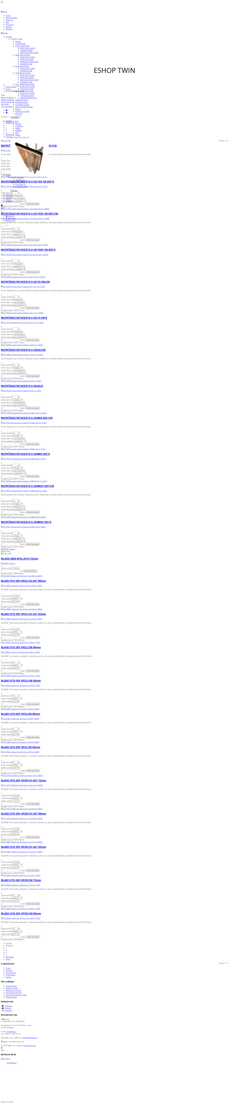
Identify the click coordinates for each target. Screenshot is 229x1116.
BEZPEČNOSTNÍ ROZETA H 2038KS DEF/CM (26, 418)
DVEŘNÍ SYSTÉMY (12, 121)
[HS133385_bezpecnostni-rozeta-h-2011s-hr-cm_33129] (23, 286)
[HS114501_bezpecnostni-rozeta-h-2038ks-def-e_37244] (23, 459)
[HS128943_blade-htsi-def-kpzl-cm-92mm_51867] (20, 685)
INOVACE (9, 194)
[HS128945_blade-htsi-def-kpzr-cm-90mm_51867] (20, 918)
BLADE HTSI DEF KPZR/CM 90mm (21, 913)
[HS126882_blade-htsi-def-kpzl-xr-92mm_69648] (20, 752)
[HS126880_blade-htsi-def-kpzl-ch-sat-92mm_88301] (21, 619)
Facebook (8, 1006)
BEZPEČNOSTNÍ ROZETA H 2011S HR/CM (25, 281)
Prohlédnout (11, 1063)
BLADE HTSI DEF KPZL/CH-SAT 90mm (23, 580)
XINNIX (8, 175)
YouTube (8, 1008)
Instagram (8, 1010)
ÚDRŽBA (9, 201)
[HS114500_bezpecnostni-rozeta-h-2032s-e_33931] (21, 391)
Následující (10, 957)
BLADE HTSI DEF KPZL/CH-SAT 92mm (23, 614)
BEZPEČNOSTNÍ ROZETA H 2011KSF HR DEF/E (28, 249)
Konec (8, 959)
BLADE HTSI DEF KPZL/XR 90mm (20, 714)
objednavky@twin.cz (30, 1038)
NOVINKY (9, 197)
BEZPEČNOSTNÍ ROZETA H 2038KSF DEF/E (26, 522)
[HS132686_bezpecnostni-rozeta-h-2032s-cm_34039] (22, 355)
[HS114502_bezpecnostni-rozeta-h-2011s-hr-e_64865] (22, 322)
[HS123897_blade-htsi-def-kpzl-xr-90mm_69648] (20, 719)
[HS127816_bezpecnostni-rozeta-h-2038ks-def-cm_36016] (24, 423)
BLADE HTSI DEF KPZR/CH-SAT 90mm (23, 813)
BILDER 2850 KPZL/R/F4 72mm (19, 558)
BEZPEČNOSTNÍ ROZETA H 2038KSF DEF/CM (27, 486)
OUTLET (9, 199)
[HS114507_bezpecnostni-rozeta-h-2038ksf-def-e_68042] (23, 527)
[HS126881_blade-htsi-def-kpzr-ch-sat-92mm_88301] (22, 852)
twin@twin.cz (11, 1031)
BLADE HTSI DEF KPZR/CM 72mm (21, 880)
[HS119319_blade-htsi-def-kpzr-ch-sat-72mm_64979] (22, 785)
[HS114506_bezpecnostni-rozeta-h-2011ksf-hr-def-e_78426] (24, 254)
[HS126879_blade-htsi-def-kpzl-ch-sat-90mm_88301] (21, 586)
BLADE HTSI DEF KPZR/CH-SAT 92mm (23, 847)
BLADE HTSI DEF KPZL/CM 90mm (21, 647)
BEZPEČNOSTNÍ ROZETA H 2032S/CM (23, 350)
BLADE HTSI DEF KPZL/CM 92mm (21, 680)
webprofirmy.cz (30, 1045)
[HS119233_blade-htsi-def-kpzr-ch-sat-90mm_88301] (22, 818)
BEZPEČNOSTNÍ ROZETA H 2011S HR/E (24, 317)
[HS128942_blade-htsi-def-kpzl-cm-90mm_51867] (20, 652)
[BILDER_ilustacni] (8, 563)
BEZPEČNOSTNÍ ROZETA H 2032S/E (22, 386)
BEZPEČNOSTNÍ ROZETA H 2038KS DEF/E (25, 454)
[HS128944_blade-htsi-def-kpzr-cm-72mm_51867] (20, 885)
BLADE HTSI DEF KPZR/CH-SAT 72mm (23, 780)
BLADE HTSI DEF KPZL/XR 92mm (20, 747)
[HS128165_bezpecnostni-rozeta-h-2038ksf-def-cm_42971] (24, 491)
